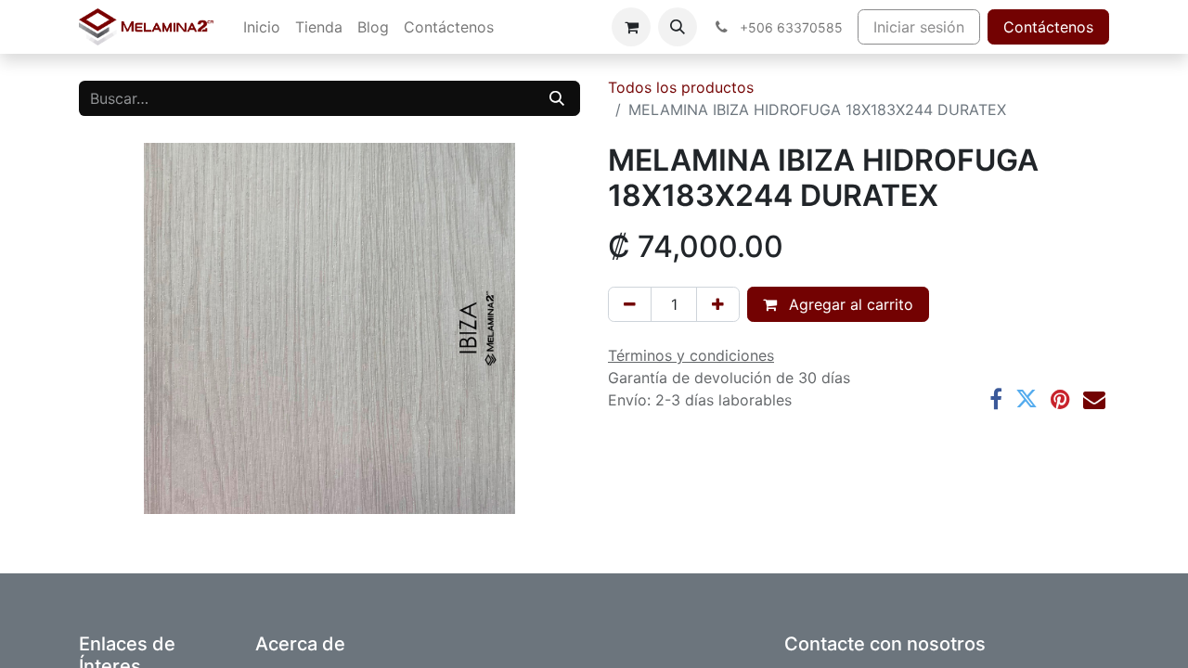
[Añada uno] (718, 304)
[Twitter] (1026, 399)
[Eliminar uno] (630, 304)
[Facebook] (995, 399)
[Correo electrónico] (1094, 399)
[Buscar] (557, 98)
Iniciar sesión (918, 27)
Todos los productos (681, 87)
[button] (677, 26)
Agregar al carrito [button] (848, 304)
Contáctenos (1048, 27)
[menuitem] (262, 26)
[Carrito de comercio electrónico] (631, 26)
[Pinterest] (1060, 399)
